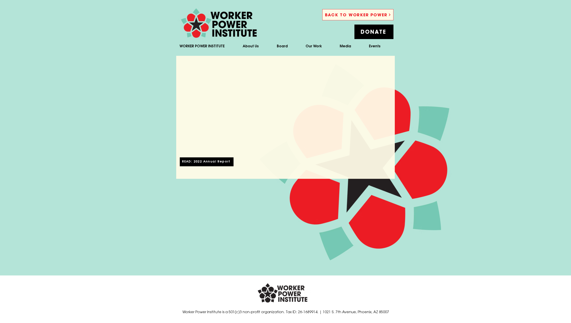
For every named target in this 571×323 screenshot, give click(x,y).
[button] (373, 32)
